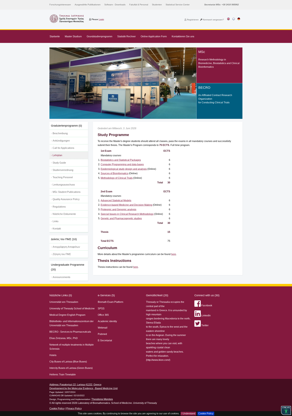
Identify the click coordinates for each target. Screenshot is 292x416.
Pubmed (102, 334)
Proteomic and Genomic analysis (118, 209)
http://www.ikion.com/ (158, 360)
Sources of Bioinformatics (114, 173)
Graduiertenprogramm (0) (66, 125)
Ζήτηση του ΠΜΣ (62, 254)
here (173, 254)
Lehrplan (57, 155)
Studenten (157, 4)
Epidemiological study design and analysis (124, 169)
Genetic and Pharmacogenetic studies (121, 218)
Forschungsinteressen (60, 4)
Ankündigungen (61, 140)
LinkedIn (206, 315)
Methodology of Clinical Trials (117, 178)
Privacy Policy (74, 408)
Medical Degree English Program (67, 315)
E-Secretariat (105, 340)
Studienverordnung (63, 170)
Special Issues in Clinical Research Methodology (127, 214)
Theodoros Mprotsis (102, 399)
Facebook (206, 305)
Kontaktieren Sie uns (183, 36)
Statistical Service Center (178, 4)
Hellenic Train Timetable (62, 374)
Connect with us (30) (206, 295)
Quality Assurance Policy (66, 199)
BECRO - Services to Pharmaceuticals (70, 331)
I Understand (188, 413)
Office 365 (103, 315)
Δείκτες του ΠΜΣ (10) (64, 239)
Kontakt (57, 228)
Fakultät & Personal (138, 4)
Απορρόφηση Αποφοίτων (66, 247)
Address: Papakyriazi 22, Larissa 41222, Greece (75, 384)
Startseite (55, 36)
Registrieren (192, 19)
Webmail (102, 327)
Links (55, 221)
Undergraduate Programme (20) (67, 267)
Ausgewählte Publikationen (88, 4)
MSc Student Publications (66, 192)
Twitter (205, 325)
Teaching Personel (63, 177)
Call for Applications (63, 148)
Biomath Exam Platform (110, 302)
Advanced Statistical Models (116, 200)
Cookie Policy (205, 413)
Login (101, 19)
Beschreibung (60, 133)
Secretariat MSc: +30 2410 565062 (221, 4)
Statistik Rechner (126, 36)
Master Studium (73, 36)
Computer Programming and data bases (122, 164)
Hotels (52, 355)
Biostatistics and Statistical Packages (121, 160)
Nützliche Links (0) (60, 295)
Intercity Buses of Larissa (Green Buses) (71, 368)
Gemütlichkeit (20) (157, 295)
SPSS (101, 308)
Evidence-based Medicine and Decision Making (126, 205)
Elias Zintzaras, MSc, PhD (63, 338)
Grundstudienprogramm (99, 36)
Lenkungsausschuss (64, 184)
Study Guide (59, 162)
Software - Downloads (114, 4)
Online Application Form (154, 36)
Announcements (61, 277)
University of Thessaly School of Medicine (72, 308)
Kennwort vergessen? (213, 19)
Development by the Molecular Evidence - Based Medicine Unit (83, 388)
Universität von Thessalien (63, 302)
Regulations (59, 206)
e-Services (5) (106, 295)
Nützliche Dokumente (64, 214)
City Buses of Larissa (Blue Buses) (68, 361)
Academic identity (107, 321)
